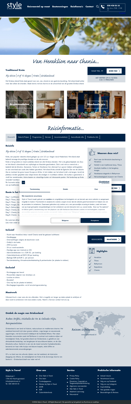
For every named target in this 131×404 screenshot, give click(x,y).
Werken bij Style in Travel (48, 384)
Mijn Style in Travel (76, 389)
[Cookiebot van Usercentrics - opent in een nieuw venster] (100, 182)
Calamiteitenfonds (45, 392)
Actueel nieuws (105, 376)
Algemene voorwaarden (78, 386)
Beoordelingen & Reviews (109, 392)
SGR (40, 390)
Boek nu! (113, 71)
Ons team (42, 379)
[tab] (11, 137)
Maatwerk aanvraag (77, 392)
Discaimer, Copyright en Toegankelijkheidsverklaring (79, 382)
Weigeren (65, 220)
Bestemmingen (60, 7)
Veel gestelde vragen (107, 390)
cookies (49, 199)
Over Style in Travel (46, 376)
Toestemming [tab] (35, 189)
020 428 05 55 (113, 6)
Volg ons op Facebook (108, 381)
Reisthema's (77, 7)
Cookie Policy (74, 379)
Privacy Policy (74, 376)
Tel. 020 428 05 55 (12, 384)
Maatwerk (112, 239)
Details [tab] (65, 189)
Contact (89, 7)
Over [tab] (96, 189)
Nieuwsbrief (74, 394)
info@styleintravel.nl (13, 381)
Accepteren (95, 220)
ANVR (41, 387)
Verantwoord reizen (107, 379)
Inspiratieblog (105, 387)
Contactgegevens (45, 381)
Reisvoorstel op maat (38, 7)
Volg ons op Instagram (108, 384)
